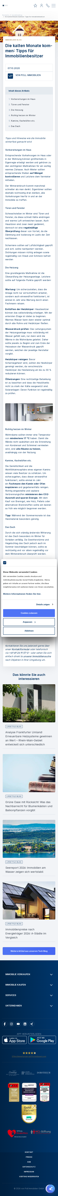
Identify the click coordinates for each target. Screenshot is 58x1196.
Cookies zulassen (29, 613)
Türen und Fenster (20, 104)
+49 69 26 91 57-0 (18, 652)
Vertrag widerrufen (29, 1177)
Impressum (29, 1172)
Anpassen (27, 622)
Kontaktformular (21, 649)
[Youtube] (18, 1024)
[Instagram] (11, 1024)
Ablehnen (29, 631)
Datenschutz (29, 1167)
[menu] (54, 6)
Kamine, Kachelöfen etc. (23, 121)
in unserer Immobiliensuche (36, 656)
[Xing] (31, 1024)
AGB (29, 1162)
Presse (29, 1157)
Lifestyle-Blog (14, 726)
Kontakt (29, 1152)
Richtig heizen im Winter (23, 115)
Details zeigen (43, 604)
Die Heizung (17, 110)
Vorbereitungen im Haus (23, 99)
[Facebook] (4, 1024)
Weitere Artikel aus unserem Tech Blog (29, 951)
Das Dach (15, 126)
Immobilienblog (17, 15)
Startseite (5, 15)
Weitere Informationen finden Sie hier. (22, 594)
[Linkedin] (25, 1024)
